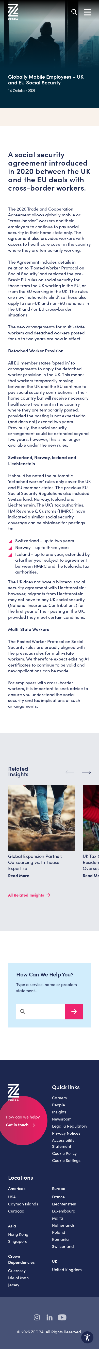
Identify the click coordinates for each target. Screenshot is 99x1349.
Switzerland (63, 1246)
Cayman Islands (23, 1203)
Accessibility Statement (63, 1143)
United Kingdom (67, 1269)
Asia (12, 1225)
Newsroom (62, 1119)
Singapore (17, 1241)
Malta (57, 1218)
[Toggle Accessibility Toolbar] (87, 1337)
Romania (60, 1239)
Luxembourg (63, 1211)
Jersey (13, 1284)
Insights (59, 1111)
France (58, 1196)
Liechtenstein (64, 1203)
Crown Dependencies (21, 1259)
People (58, 1104)
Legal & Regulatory (69, 1126)
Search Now (74, 1011)
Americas (16, 1188)
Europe (58, 1188)
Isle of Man (18, 1277)
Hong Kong (18, 1234)
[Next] (86, 772)
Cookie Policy (64, 1153)
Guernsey (17, 1270)
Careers (59, 1097)
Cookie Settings (66, 1160)
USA (12, 1196)
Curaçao (16, 1211)
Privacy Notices (66, 1133)
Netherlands (63, 1225)
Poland (58, 1232)
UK (54, 1261)
